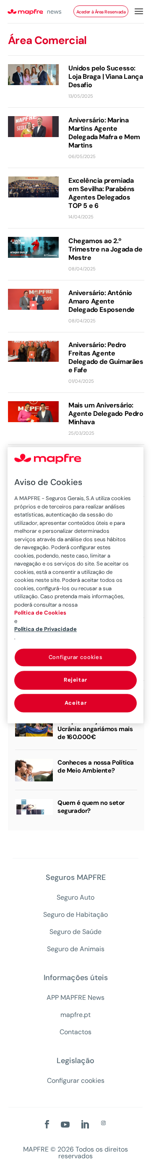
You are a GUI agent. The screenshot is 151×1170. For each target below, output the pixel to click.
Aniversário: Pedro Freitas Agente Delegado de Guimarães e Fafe (105, 357)
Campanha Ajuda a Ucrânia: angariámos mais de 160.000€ (95, 729)
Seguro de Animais (75, 949)
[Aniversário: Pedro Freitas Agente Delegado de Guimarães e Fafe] (33, 351)
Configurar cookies (75, 1080)
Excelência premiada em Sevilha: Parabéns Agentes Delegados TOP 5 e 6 (101, 193)
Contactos (75, 1032)
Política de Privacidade (45, 629)
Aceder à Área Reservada (101, 12)
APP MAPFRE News (75, 997)
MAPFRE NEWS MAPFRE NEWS (40, 11)
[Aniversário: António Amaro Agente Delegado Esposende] (33, 299)
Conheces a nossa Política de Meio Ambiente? (95, 767)
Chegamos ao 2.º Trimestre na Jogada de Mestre (105, 249)
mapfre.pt (75, 1015)
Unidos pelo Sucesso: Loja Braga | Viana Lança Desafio (105, 76)
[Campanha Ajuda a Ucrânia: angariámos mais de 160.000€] (34, 727)
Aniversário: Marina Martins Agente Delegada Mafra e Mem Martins (104, 133)
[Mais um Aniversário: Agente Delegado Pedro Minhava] (33, 411)
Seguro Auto (75, 897)
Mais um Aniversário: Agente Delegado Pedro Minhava (105, 413)
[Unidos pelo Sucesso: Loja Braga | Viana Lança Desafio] (33, 74)
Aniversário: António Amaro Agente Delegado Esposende (101, 301)
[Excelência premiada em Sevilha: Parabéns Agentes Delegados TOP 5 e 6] (33, 186)
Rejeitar (75, 680)
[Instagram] (103, 1123)
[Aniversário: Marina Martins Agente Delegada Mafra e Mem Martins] (33, 126)
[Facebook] (47, 1125)
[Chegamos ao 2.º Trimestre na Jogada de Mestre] (33, 247)
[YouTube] (65, 1125)
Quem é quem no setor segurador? (91, 807)
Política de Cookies (40, 612)
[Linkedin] (85, 1125)
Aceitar (76, 702)
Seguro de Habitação (75, 914)
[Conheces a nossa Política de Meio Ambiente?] (34, 770)
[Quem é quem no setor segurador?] (34, 807)
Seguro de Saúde (75, 932)
